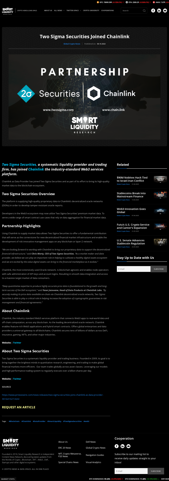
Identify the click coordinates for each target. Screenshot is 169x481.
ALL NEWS (58, 10)
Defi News (91, 441)
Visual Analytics (93, 462)
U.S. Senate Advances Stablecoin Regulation (131, 242)
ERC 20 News (64, 447)
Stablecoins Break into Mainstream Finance (131, 194)
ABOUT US (48, 10)
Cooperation (124, 438)
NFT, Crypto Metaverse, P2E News (69, 455)
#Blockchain (14, 421)
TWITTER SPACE (73, 10)
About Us (63, 441)
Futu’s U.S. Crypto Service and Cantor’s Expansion (133, 226)
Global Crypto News (72, 44)
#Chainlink (26, 421)
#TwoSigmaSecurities (72, 421)
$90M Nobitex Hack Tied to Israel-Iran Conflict (132, 179)
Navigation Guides (95, 455)
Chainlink (36, 169)
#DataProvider (39, 421)
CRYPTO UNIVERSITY (91, 10)
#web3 (86, 421)
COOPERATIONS (107, 10)
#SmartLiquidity (54, 421)
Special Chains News (68, 462)
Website (6, 342)
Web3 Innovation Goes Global (131, 210)
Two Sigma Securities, (19, 164)
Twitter (17, 342)
